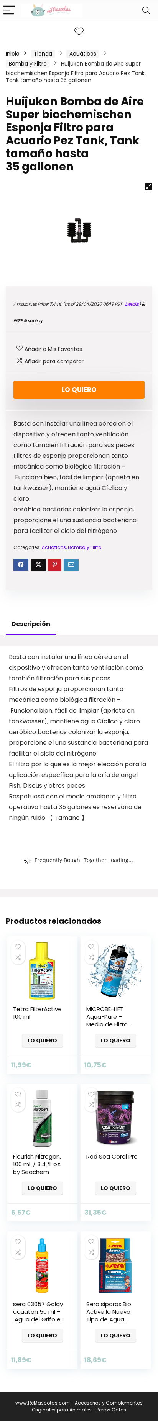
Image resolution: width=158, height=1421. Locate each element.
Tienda (43, 53)
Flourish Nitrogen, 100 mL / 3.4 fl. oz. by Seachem (37, 1164)
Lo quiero (79, 389)
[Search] (146, 10)
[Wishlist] (79, 31)
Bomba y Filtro (28, 63)
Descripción (31, 624)
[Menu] (9, 10)
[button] (148, 186)
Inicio (13, 53)
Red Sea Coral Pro (112, 1156)
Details (132, 304)
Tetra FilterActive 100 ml (37, 1013)
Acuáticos (82, 53)
